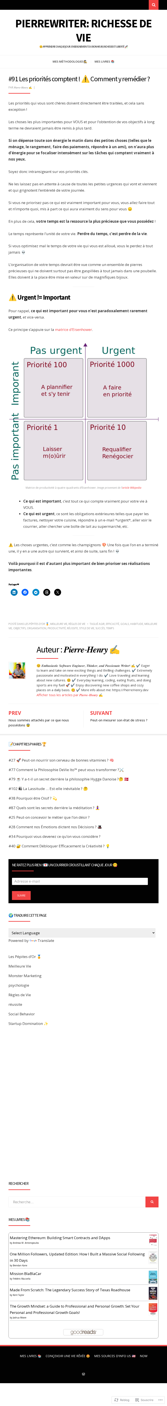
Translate (46, 940)
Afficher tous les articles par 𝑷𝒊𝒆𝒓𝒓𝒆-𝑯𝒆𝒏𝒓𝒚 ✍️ (70, 695)
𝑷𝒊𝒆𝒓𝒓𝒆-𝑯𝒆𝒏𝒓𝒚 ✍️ (23, 87)
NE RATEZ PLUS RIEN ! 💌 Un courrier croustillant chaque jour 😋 (64, 864)
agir (102, 624)
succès (100, 628)
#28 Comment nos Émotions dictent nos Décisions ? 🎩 (55, 826)
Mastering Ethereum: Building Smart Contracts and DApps (60, 1237)
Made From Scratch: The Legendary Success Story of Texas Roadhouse (70, 1289)
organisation (36, 628)
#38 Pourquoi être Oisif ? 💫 (32, 798)
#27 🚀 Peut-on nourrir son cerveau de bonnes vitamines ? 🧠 (61, 760)
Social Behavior (21, 1013)
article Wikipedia (131, 488)
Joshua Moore (19, 1317)
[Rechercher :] (76, 1201)
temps (110, 628)
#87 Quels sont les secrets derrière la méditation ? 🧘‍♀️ (54, 807)
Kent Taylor (18, 1294)
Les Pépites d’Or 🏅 (37, 624)
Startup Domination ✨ (28, 1023)
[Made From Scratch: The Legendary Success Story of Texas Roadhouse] (153, 1292)
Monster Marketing (25, 975)
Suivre (21, 895)
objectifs (19, 628)
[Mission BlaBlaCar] (153, 1276)
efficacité (112, 624)
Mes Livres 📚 (104, 61)
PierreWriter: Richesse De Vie (83, 30)
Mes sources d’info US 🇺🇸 (114, 1356)
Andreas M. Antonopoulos (26, 1242)
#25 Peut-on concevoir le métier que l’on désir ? (49, 817)
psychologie (18, 985)
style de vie (86, 628)
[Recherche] (154, 5)
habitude (136, 624)
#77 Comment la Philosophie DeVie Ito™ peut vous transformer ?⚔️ (66, 769)
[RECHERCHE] (152, 1202)
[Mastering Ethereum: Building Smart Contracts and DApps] (153, 1240)
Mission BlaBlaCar (25, 1273)
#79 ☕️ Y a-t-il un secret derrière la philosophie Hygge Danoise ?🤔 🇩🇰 (68, 779)
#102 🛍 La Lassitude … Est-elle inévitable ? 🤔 (48, 788)
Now (143, 1356)
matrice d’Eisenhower (73, 329)
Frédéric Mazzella (21, 1278)
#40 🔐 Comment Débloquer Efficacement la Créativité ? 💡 (59, 845)
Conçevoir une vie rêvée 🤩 (68, 1356)
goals (124, 624)
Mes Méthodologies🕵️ (70, 61)
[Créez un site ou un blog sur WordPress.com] (83, 1374)
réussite (72, 628)
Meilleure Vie (58, 624)
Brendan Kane (20, 1265)
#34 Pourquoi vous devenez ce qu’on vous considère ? (54, 836)
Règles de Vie (76, 624)
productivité (57, 628)
